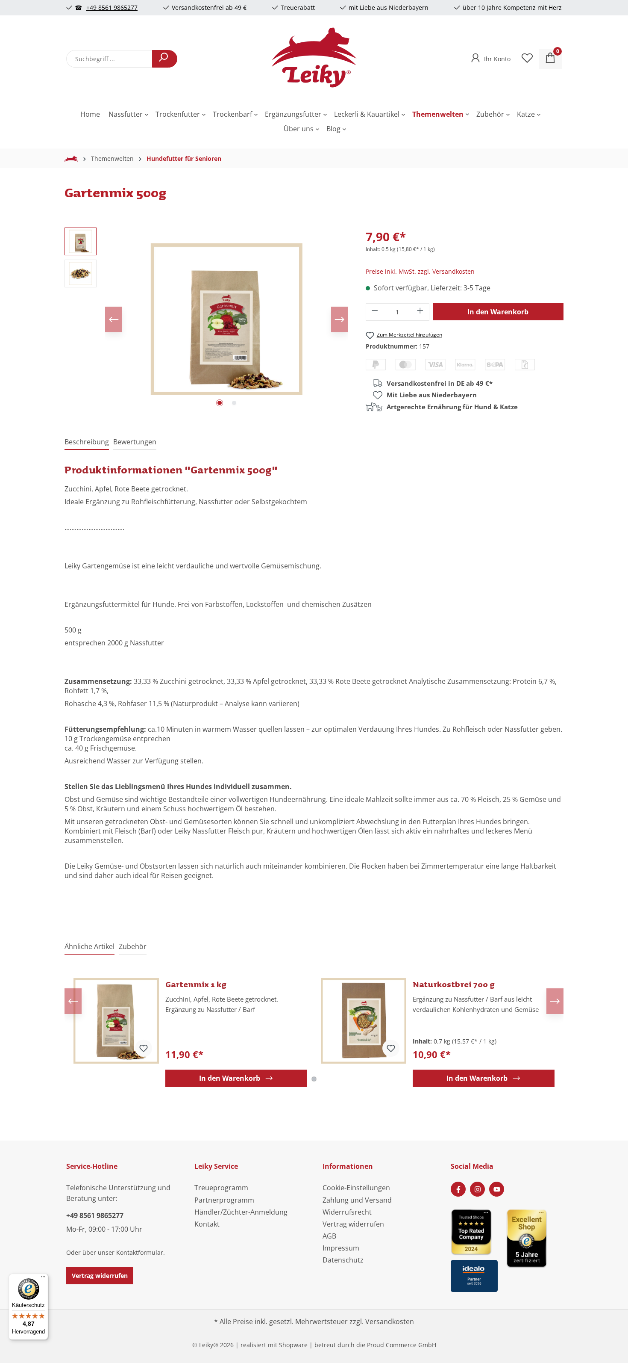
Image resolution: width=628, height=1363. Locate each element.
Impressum (341, 1248)
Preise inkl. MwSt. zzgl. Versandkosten (420, 271)
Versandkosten (389, 1321)
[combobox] (109, 59)
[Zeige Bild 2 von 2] (234, 403)
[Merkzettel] (527, 59)
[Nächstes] (339, 319)
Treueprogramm (221, 1187)
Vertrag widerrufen (100, 1275)
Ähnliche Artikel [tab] (89, 946)
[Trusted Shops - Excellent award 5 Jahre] (534, 1247)
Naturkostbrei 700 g (454, 984)
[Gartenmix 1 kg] (116, 1021)
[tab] (87, 442)
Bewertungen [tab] (134, 441)
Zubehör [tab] (133, 946)
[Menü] (43, 1279)
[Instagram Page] (477, 1189)
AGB (329, 1236)
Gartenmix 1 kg (195, 984)
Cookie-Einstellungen (356, 1187)
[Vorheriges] (113, 319)
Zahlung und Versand (357, 1200)
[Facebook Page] (458, 1189)
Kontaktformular (139, 1252)
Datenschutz (343, 1260)
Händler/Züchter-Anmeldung (241, 1212)
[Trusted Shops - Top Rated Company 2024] (474, 1231)
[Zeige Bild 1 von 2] (219, 403)
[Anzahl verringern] (375, 312)
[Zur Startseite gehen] (314, 57)
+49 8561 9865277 (112, 7)
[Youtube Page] (496, 1189)
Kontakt (207, 1224)
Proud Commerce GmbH (401, 1345)
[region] (206, 319)
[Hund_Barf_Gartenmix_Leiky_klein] (226, 319)
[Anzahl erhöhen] (420, 312)
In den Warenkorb (497, 311)
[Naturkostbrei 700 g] (363, 1021)
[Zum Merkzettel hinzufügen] (143, 1048)
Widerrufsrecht (347, 1212)
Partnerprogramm (224, 1200)
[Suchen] (164, 59)
